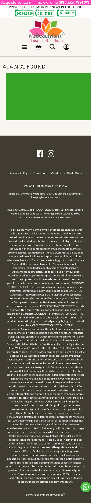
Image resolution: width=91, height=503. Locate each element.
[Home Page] (45, 30)
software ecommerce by (45, 494)
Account (66, 47)
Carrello (38, 47)
